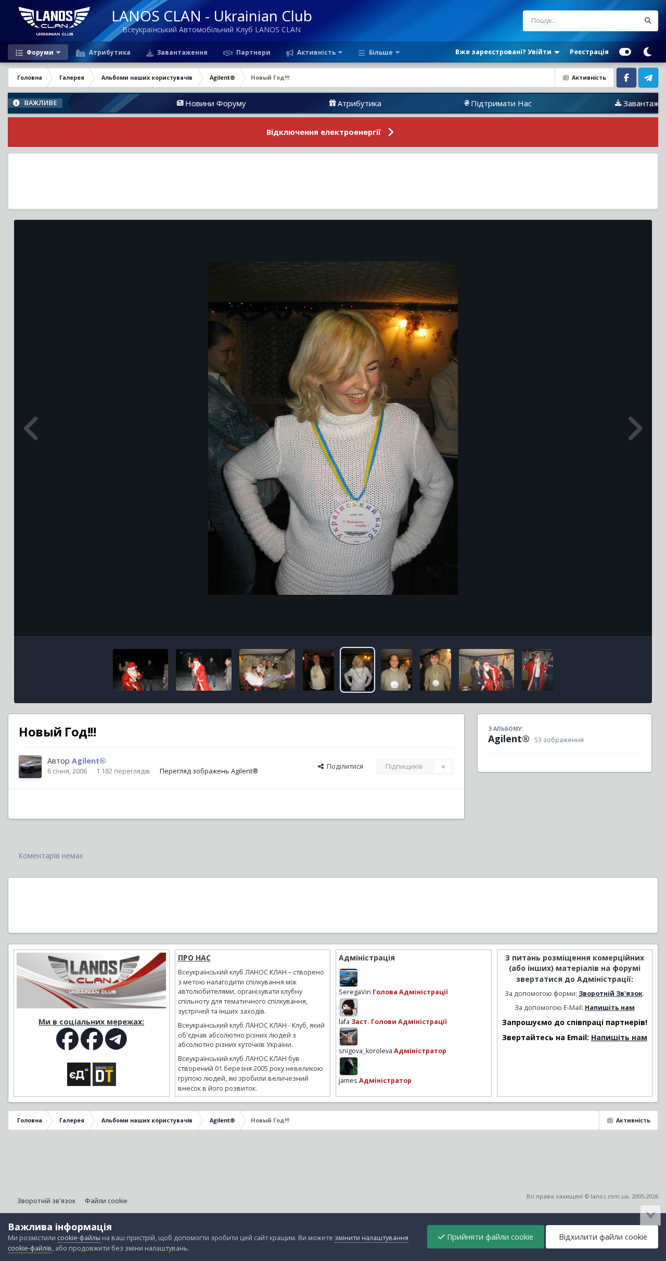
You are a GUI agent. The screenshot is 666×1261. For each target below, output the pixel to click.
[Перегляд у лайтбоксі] (333, 428)
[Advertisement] (333, 181)
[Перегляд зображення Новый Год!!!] (141, 670)
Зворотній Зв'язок (611, 993)
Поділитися (343, 766)
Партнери (253, 52)
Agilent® (509, 738)
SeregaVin (355, 992)
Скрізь (615, 20)
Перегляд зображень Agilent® (209, 771)
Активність (316, 52)
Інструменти (608, 617)
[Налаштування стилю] (625, 52)
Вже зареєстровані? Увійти (505, 51)
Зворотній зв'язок (46, 1200)
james (348, 1080)
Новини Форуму (170, 103)
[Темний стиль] (647, 52)
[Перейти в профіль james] (348, 1066)
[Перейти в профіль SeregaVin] (348, 978)
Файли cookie (106, 1200)
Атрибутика (109, 52)
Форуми (39, 52)
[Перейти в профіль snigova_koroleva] (348, 1036)
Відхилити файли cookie (602, 1237)
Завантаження (182, 52)
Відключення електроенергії (323, 132)
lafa (344, 1021)
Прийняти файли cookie (489, 1237)
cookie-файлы (78, 1237)
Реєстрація (589, 51)
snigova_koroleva (365, 1050)
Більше (380, 52)
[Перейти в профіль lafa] (348, 1007)
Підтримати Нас (456, 103)
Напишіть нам (610, 1007)
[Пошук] (647, 20)
